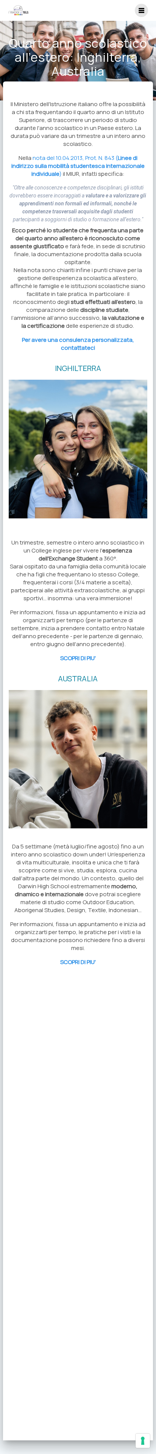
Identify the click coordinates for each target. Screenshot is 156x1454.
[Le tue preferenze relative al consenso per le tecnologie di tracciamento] (143, 1441)
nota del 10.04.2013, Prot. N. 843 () (78, 166)
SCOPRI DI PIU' (78, 658)
